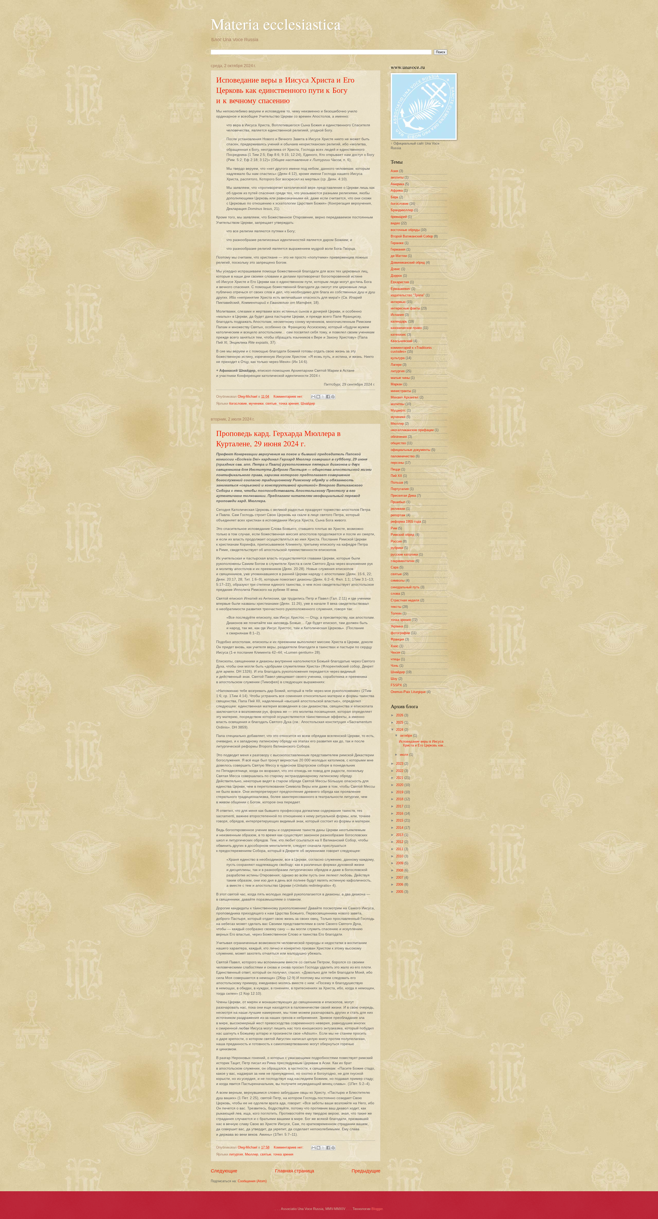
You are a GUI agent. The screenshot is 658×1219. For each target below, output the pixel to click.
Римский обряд (402, 535)
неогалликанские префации (412, 430)
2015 (400, 820)
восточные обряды (405, 230)
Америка (397, 184)
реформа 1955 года (406, 521)
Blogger (376, 1209)
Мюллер (251, 1154)
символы (398, 580)
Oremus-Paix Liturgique (408, 692)
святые (271, 403)
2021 (400, 778)
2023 (400, 764)
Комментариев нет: (288, 396)
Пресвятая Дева (403, 495)
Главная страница (294, 1170)
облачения (399, 437)
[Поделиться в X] (323, 396)
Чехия (395, 652)
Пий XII (396, 476)
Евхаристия (400, 282)
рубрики (397, 548)
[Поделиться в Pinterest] (332, 396)
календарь (399, 321)
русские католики (404, 554)
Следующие (224, 1170)
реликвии (398, 509)
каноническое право (406, 328)
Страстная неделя (405, 600)
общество (398, 443)
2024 (400, 730)
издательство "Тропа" (408, 295)
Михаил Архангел (404, 397)
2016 (400, 813)
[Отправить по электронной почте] (313, 396)
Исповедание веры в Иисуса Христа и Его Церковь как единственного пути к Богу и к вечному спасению (285, 89)
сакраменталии (402, 561)
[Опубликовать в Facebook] (328, 396)
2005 (400, 892)
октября (406, 735)
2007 (400, 877)
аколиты (397, 177)
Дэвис (395, 269)
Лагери (396, 365)
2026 (400, 715)
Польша (397, 482)
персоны (397, 463)
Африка (397, 190)
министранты (401, 391)
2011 (400, 849)
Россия (396, 541)
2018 (400, 799)
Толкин (396, 613)
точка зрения (289, 403)
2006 (400, 884)
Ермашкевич (400, 289)
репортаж (398, 515)
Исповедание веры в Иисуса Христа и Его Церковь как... (422, 743)
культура (398, 358)
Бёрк (394, 197)
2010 (400, 856)
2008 (400, 870)
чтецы (395, 659)
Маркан (396, 384)
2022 (400, 771)
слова (395, 593)
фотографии (400, 633)
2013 (400, 835)
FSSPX (396, 685)
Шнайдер (308, 403)
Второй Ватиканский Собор (412, 236)
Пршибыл (398, 502)
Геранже (397, 243)
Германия (398, 249)
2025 (400, 722)
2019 (400, 792)
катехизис (398, 334)
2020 (400, 785)
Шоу (394, 679)
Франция (397, 639)
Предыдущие (366, 1170)
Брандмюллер (402, 210)
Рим (394, 528)
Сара (394, 567)
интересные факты (405, 308)
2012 (400, 842)
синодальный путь (405, 587)
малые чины (400, 378)
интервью (398, 302)
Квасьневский (401, 341)
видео (395, 223)
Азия (394, 171)
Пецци (395, 469)
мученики (256, 403)
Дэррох (396, 276)
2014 (400, 828)
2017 (400, 806)
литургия (236, 1154)
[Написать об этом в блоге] (318, 396)
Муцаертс (398, 410)
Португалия (400, 489)
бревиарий (399, 217)
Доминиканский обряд (408, 262)
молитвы (397, 404)
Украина (397, 626)
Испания (397, 315)
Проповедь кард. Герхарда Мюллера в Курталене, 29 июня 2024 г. (278, 438)
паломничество (403, 456)
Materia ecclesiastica (276, 23)
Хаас (394, 646)
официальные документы (410, 450)
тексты (396, 607)
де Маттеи (399, 256)
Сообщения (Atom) (252, 1181)
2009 (400, 863)
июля (404, 755)
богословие (238, 403)
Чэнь (394, 666)
